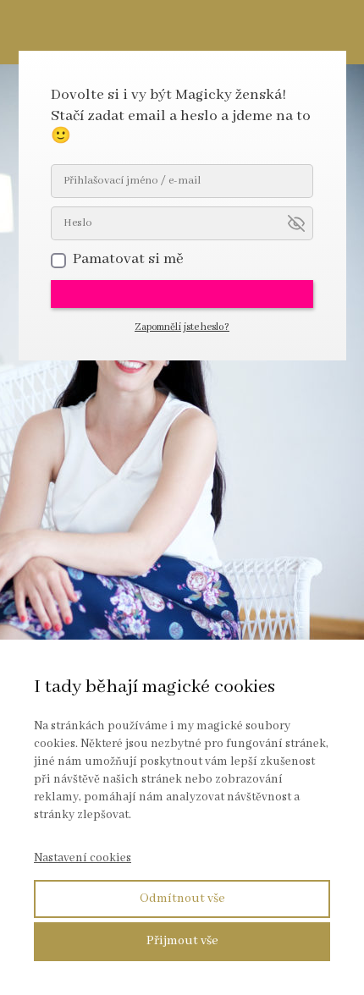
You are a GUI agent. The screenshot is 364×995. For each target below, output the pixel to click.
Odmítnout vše (182, 898)
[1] (182, 294)
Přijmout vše (182, 940)
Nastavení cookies (82, 858)
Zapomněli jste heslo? (182, 327)
